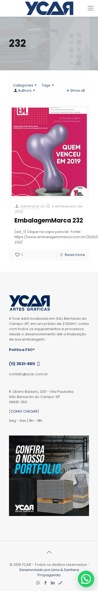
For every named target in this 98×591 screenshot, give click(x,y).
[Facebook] (45, 583)
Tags (46, 85)
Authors (25, 90)
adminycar (29, 206)
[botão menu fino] (90, 8)
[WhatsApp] (38, 583)
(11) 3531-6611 (22, 364)
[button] (86, 579)
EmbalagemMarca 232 (48, 220)
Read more (75, 254)
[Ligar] (60, 583)
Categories (23, 85)
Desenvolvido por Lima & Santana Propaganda (49, 572)
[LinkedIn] (53, 583)
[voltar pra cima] (49, 552)
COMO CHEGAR (24, 411)
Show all (77, 90)
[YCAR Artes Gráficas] (49, 8)
